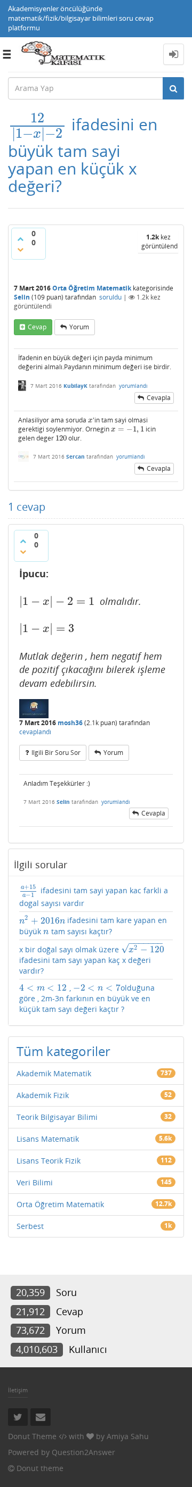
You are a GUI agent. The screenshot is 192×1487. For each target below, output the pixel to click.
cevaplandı (35, 731)
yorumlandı (133, 385)
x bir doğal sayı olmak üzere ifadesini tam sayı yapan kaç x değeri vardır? (91, 959)
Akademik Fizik (43, 1095)
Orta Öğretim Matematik (91, 288)
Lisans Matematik (48, 1139)
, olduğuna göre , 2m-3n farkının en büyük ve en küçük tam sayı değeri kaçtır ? (87, 998)
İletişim (18, 1390)
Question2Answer (83, 1452)
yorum (79, 326)
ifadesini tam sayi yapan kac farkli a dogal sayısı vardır (93, 896)
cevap (37, 326)
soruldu (110, 297)
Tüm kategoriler (63, 1051)
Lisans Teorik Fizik (49, 1161)
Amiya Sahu (128, 1436)
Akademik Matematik (54, 1073)
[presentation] (37, 124)
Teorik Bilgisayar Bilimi (57, 1117)
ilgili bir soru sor (56, 752)
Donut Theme (32, 1436)
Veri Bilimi (35, 1182)
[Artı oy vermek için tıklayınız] (20, 238)
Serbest (30, 1226)
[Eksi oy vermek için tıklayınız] (20, 249)
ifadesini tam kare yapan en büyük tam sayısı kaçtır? (93, 925)
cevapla (159, 397)
